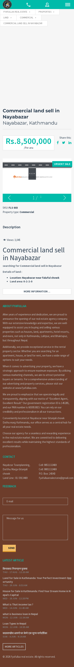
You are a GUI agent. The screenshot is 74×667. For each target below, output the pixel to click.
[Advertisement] (37, 65)
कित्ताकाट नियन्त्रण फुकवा (15, 568)
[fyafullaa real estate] (7, 4)
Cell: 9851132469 (48, 465)
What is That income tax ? (18, 604)
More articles (14, 646)
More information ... (37, 291)
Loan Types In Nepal (14, 623)
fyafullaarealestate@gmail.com (55, 478)
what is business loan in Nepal (20, 614)
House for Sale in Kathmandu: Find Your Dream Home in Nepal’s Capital (37, 593)
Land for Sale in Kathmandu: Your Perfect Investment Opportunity (37, 579)
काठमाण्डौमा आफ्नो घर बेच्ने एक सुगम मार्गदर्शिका (25, 633)
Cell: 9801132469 (48, 469)
